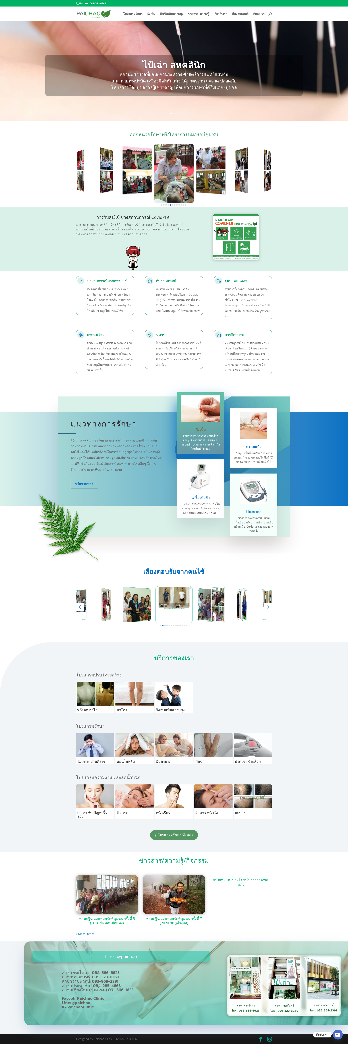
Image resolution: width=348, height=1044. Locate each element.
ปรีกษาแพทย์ (84, 483)
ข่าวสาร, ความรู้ (198, 14)
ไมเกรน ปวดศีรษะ (91, 761)
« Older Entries (85, 933)
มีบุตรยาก (163, 761)
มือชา (199, 761)
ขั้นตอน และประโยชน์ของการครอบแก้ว (241, 882)
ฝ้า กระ (122, 812)
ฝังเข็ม (151, 14)
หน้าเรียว (163, 812)
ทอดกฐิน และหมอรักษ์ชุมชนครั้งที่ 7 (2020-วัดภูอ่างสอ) (174, 920)
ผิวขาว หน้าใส (206, 812)
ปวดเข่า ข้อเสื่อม (248, 761)
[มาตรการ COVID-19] (236, 258)
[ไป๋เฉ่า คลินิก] (284, 1015)
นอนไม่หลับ (126, 761)
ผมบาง (240, 812)
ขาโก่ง (122, 710)
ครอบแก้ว (254, 446)
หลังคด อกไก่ (87, 710)
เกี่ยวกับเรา (220, 14)
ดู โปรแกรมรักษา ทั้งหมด (174, 835)
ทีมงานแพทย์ (240, 14)
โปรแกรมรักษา (133, 14)
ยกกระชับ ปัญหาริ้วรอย (92, 814)
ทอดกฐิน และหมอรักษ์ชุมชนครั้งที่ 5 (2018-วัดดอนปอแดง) (107, 920)
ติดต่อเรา (259, 14)
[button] (161, 205)
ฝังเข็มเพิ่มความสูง (171, 14)
